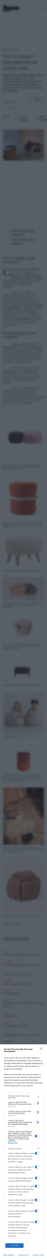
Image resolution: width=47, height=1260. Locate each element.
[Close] (41, 1049)
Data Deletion (8, 1255)
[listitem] (23, 1097)
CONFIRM (14, 1245)
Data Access (23, 1255)
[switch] (37, 1103)
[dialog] (23, 1152)
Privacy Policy (38, 1255)
